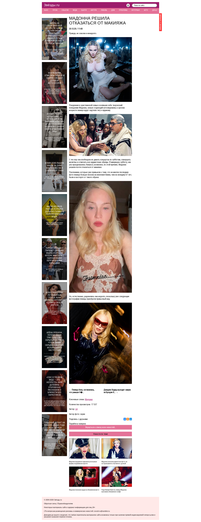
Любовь (104, 10)
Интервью (135, 10)
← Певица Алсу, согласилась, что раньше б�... (81, 391)
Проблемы (123, 10)
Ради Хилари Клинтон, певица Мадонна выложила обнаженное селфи (114, 491)
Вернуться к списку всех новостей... (100, 427)
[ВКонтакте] (125, 419)
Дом (113, 10)
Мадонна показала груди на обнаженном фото (84, 490)
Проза (55, 10)
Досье (154, 10)
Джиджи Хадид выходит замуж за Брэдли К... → (117, 391)
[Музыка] (129, 6)
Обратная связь (50, 503)
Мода (75, 10)
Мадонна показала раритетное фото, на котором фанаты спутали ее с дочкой (114, 462)
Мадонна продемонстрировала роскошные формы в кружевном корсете (83, 462)
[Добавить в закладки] (160, 22)
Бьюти (84, 10)
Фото (146, 10)
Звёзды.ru (51, 5)
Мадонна (89, 399)
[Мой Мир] (130, 419)
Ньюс (46, 10)
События (65, 10)
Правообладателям (65, 503)
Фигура (94, 10)
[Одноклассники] (127, 419)
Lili (76, 409)
